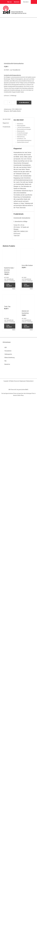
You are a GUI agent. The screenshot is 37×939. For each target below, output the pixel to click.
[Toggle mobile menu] (33, 7)
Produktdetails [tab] (6, 127)
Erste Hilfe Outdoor (27, 384)
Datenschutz (29, 616)
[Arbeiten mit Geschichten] (27, 477)
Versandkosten (16, 70)
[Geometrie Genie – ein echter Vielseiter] (10, 315)
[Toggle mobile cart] (27, 7)
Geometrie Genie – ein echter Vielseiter (9, 386)
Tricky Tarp (7, 546)
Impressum (23, 616)
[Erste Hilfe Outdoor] (27, 315)
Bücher (19, 111)
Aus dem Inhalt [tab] (6, 119)
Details (13, 405)
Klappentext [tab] (6, 123)
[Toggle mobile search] (30, 7)
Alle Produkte (13, 111)
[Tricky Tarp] (10, 477)
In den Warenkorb (24, 102)
